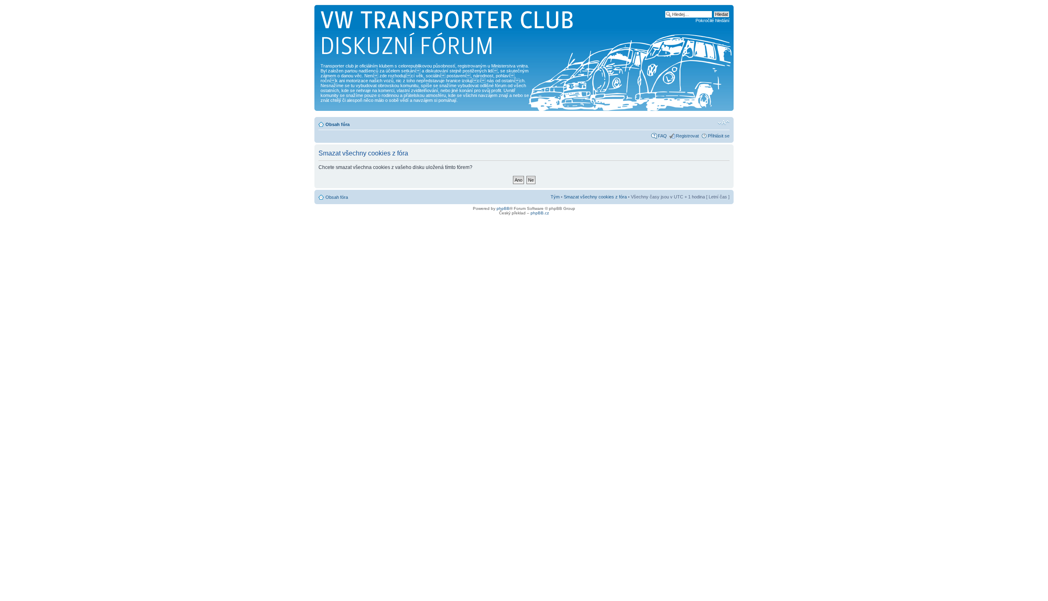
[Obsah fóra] (447, 35)
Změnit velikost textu (724, 122)
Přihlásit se (719, 135)
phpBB (503, 208)
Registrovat (687, 135)
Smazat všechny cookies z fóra (595, 196)
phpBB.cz (540, 213)
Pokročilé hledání (713, 20)
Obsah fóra (337, 124)
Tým (555, 196)
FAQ (662, 135)
